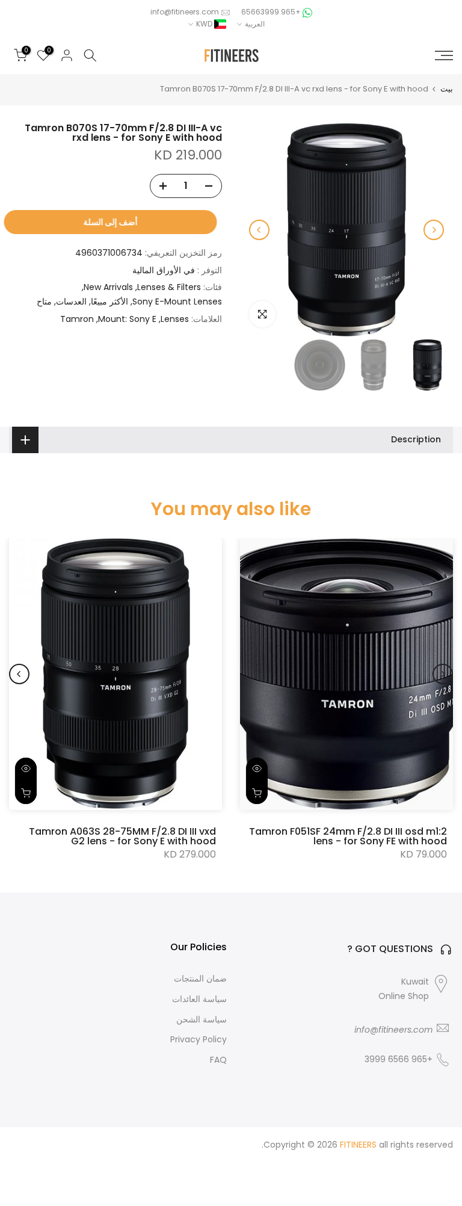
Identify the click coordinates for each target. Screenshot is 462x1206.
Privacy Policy (198, 1039)
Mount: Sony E (127, 319)
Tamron (77, 319)
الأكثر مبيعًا (109, 301)
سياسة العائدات (199, 999)
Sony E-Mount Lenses (177, 301)
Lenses (175, 319)
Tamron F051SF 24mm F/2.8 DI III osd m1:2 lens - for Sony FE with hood (348, 836)
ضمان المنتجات (200, 979)
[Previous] (434, 230)
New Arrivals (108, 287)
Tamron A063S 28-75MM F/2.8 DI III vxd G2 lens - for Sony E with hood (122, 836)
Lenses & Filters (169, 287)
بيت (446, 89)
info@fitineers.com (184, 12)
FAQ (218, 1060)
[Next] (259, 230)
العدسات (71, 301)
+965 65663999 (270, 12)
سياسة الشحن (201, 1019)
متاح (44, 301)
